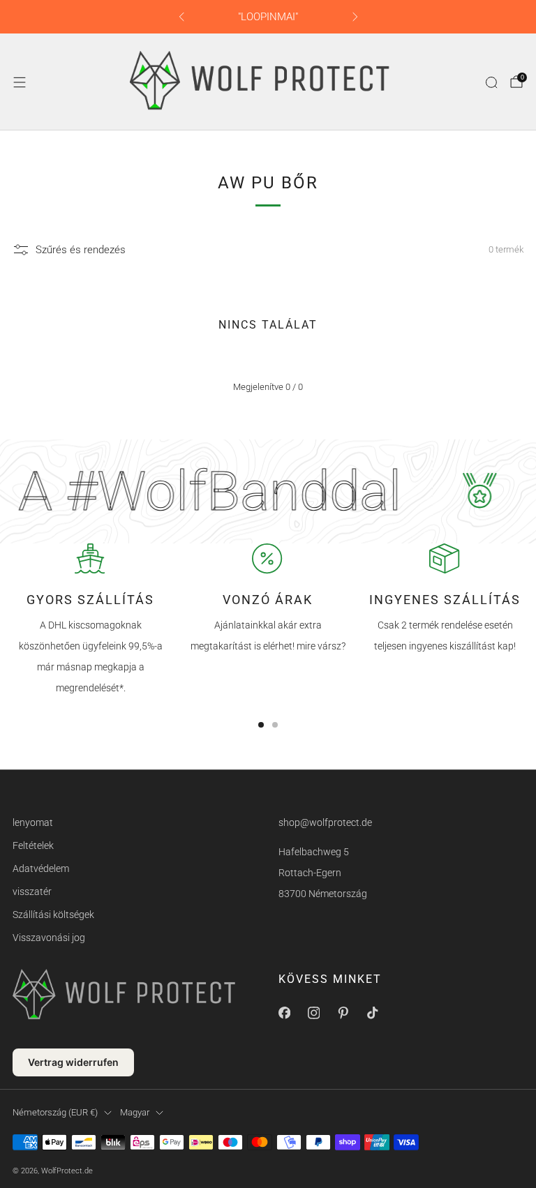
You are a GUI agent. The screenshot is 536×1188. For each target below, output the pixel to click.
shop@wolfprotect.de (325, 822)
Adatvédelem (41, 868)
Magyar (134, 1112)
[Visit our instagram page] (313, 1013)
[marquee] (268, 491)
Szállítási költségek (53, 914)
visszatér (32, 891)
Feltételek (33, 845)
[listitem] (268, 16)
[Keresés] (491, 82)
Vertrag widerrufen (73, 1062)
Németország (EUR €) (55, 1112)
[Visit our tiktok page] (372, 1013)
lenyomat (33, 822)
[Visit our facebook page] (284, 1013)
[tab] (261, 725)
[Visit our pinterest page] (342, 1013)
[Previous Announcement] (181, 17)
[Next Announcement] (355, 17)
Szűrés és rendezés (81, 249)
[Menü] (20, 82)
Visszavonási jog (49, 937)
